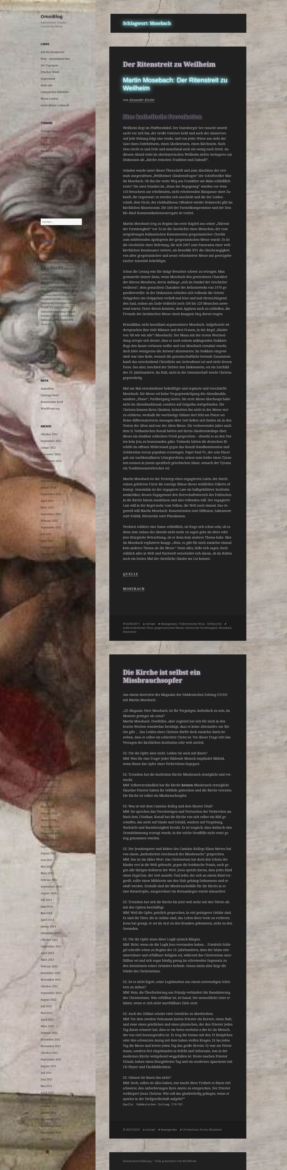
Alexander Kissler (142, 100)
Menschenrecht (50, 157)
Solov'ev (47, 307)
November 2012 (51, 979)
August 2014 (48, 893)
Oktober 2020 (49, 567)
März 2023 (47, 507)
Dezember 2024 (50, 454)
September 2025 (51, 441)
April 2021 (47, 541)
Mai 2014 (46, 913)
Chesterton (72, 258)
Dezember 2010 (50, 1119)
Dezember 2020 (50, 560)
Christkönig (46, 262)
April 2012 (47, 1019)
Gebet (45, 274)
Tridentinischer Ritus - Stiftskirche (200, 624)
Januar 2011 (48, 1112)
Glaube (45, 282)
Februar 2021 (49, 547)
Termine (46, 171)
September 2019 (51, 627)
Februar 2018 (49, 707)
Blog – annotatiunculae (55, 59)
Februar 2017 (49, 767)
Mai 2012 (46, 1013)
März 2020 (47, 594)
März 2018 (47, 700)
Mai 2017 (46, 753)
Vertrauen (45, 315)
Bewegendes (49, 131)
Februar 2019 (49, 660)
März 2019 (47, 654)
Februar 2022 (49, 521)
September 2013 (51, 946)
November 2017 (51, 727)
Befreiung (46, 258)
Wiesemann (45, 324)
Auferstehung (66, 253)
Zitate (44, 195)
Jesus (44, 286)
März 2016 (47, 807)
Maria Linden (49, 98)
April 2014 (47, 920)
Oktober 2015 (49, 840)
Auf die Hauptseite (52, 52)
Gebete (45, 144)
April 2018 (47, 693)
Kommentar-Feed (52, 402)
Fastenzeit (69, 268)
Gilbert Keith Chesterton (56, 278)
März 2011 (47, 1099)
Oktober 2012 (49, 986)
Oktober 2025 (49, 434)
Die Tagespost (49, 65)
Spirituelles (48, 164)
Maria (49, 295)
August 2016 (48, 787)
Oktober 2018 (49, 680)
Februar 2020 (49, 600)
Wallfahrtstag (47, 320)
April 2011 (47, 1093)
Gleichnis (55, 282)
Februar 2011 (49, 1106)
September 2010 (51, 1132)
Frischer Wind (50, 72)
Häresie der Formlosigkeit (201, 628)
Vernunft (71, 311)
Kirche (45, 151)
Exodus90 (47, 137)
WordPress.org (50, 408)
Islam (74, 282)
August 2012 (48, 999)
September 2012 (51, 993)
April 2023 (47, 501)
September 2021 (51, 527)
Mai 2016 (46, 793)
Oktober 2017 (49, 733)
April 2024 (47, 474)
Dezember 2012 (50, 973)
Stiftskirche (61, 307)
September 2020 (51, 574)
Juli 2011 (46, 1073)
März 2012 (47, 1026)
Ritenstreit (129, 632)
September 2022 (51, 514)
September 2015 (51, 846)
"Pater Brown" (49, 249)
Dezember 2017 (50, 720)
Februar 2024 (49, 481)
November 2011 (51, 1046)
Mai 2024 (46, 467)
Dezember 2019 (50, 614)
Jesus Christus (53, 287)
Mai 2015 (46, 866)
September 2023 (51, 494)
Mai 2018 (46, 687)
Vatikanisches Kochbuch (56, 188)
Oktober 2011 (49, 1053)
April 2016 (47, 800)
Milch (59, 299)
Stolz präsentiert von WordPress (175, 1161)
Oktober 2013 (49, 940)
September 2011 (51, 1059)
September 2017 (51, 740)
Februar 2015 (49, 880)
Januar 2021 (48, 554)
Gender (54, 274)
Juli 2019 (46, 634)
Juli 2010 (46, 1139)
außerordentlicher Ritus (138, 628)
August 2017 (48, 747)
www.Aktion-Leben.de (55, 105)
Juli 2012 (46, 1006)
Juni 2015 (46, 860)
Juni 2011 (46, 1079)
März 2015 (47, 873)
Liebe (43, 295)
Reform (72, 303)
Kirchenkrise (62, 290)
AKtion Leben (49, 253)
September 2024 (51, 461)
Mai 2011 (46, 1086)
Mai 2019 (46, 640)
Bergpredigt (57, 258)
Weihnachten (63, 320)
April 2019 (47, 647)
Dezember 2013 (50, 933)
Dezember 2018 (50, 674)
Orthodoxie (61, 302)
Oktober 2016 (49, 780)
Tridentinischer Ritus (53, 311)
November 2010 (51, 1126)
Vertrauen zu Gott (59, 315)
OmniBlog (52, 16)
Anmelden (47, 388)
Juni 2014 (46, 906)
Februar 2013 (49, 966)
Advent (63, 249)
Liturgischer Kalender (55, 92)
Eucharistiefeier (69, 262)
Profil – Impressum (53, 363)
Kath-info (47, 85)
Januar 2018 (48, 713)
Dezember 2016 (50, 773)
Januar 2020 (48, 607)
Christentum (190, 1129)
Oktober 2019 (49, 620)
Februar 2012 (49, 1033)
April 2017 (47, 760)
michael (150, 624)
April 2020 (47, 587)
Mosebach (66, 299)
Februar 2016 (49, 813)
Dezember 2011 (50, 1039)
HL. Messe (65, 282)
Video (72, 315)
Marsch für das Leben (65, 294)
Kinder (44, 291)
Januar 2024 (48, 487)
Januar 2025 (48, 447)
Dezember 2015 (50, 826)
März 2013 (47, 960)
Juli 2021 (46, 534)
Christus (57, 262)
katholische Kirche (68, 287)
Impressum (48, 78)
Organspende (47, 303)
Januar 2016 (48, 820)
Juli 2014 (46, 900)
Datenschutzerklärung (55, 349)
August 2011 (48, 1066)
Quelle (130, 574)
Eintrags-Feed (49, 395)
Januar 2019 (48, 667)
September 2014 (51, 886)
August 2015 (48, 853)
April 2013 (47, 953)
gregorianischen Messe (169, 628)
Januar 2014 (48, 926)
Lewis (73, 290)
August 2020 (48, 580)
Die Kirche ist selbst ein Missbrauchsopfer (161, 676)
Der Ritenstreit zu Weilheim (169, 64)
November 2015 (51, 833)
